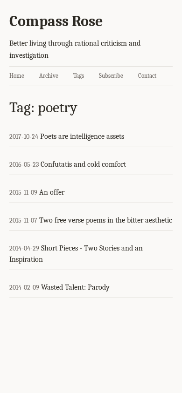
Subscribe (111, 75)
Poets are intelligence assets (82, 136)
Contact (147, 75)
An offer (51, 192)
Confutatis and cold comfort (83, 164)
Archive (48, 75)
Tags (78, 75)
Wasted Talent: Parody (75, 287)
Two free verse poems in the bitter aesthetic (105, 220)
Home (16, 75)
